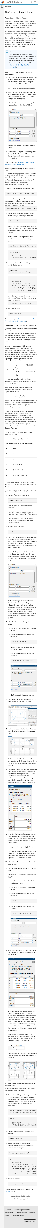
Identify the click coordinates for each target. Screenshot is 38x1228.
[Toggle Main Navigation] (35, 2)
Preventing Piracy (10, 1212)
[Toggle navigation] (8, 6)
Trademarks (17, 1210)
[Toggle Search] (31, 2)
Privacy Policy (26, 1210)
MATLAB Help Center (14, 2)
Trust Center (8, 1210)
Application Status (22, 1212)
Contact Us (32, 1212)
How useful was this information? (21, 1196)
